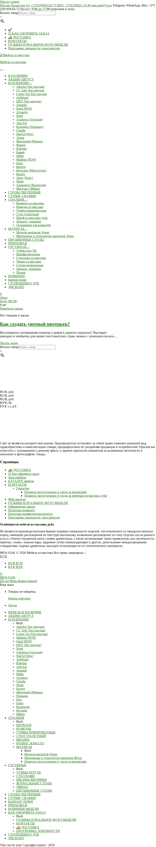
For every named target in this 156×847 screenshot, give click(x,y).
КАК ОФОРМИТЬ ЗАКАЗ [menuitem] (27, 812)
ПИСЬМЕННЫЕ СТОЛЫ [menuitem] (34, 790)
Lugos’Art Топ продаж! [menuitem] (32, 634)
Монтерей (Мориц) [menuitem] (29, 692)
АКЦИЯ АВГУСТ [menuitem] (21, 616)
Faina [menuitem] (19, 703)
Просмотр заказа (11, 308)
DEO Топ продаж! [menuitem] (28, 645)
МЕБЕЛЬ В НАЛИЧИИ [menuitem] (24, 612)
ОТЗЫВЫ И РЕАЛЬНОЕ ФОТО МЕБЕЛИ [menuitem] (46, 820)
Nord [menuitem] (19, 648)
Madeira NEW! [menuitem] (26, 637)
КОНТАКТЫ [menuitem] (25, 823)
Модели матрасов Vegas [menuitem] (40, 754)
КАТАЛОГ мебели (21, 481)
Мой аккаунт (17, 499)
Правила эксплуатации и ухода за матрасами (55, 492)
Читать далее (9, 343)
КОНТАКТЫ (17, 41)
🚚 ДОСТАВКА (19, 37)
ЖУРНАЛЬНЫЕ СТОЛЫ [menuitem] (34, 783)
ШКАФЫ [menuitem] (22, 739)
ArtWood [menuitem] (22, 659)
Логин (12, 605)
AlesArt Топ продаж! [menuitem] (30, 626)
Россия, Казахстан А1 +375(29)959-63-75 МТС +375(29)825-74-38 (45, 5)
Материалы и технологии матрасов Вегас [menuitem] (53, 758)
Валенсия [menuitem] (22, 707)
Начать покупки (19, 598)
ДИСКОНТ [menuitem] (16, 838)
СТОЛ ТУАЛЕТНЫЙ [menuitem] (31, 736)
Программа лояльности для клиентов (34, 48)
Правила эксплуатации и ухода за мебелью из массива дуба (65, 495)
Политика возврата (21, 510)
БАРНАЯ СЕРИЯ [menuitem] (20, 801)
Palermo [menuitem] (21, 663)
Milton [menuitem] (20, 714)
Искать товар (9, 13)
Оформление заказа (21, 506)
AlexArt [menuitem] (21, 667)
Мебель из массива (13, 62)
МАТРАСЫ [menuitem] (24, 747)
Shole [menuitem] (20, 685)
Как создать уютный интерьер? (35, 324)
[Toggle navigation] (1, 70)
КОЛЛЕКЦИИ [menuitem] (18, 619)
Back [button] (19, 623)
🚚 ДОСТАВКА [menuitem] (27, 827)
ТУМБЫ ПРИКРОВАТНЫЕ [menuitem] (36, 732)
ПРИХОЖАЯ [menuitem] (17, 805)
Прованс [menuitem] (22, 696)
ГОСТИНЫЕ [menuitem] (17, 765)
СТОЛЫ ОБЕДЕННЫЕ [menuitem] (24, 794)
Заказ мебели (17, 477)
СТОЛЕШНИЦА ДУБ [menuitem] (23, 834)
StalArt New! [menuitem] (25, 656)
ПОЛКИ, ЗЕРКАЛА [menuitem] (30, 743)
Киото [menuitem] (20, 688)
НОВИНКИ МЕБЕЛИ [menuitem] (23, 809)
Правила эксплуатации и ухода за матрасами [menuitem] (55, 761)
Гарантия (22, 488)
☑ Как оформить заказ (23, 474)
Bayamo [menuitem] (21, 710)
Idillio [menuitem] (20, 674)
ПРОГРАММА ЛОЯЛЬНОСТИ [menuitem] (38, 831)
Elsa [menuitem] (19, 699)
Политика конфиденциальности (30, 514)
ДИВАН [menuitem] (22, 787)
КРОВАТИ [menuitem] (23, 725)
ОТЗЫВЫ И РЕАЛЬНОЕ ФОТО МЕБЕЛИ (38, 44)
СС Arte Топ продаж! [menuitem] (31, 630)
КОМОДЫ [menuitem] (23, 728)
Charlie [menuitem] (21, 681)
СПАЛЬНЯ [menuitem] (16, 718)
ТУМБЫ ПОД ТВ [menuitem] (28, 772)
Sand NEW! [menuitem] (24, 641)
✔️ (10, 29)
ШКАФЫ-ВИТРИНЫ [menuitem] (31, 779)
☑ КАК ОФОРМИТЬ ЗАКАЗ (28, 33)
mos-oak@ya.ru (101, 5)
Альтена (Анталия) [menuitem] (29, 652)
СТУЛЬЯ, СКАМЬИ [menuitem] (22, 798)
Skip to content (9, 1)
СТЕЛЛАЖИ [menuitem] (25, 776)
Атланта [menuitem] (22, 677)
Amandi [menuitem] (21, 670)
